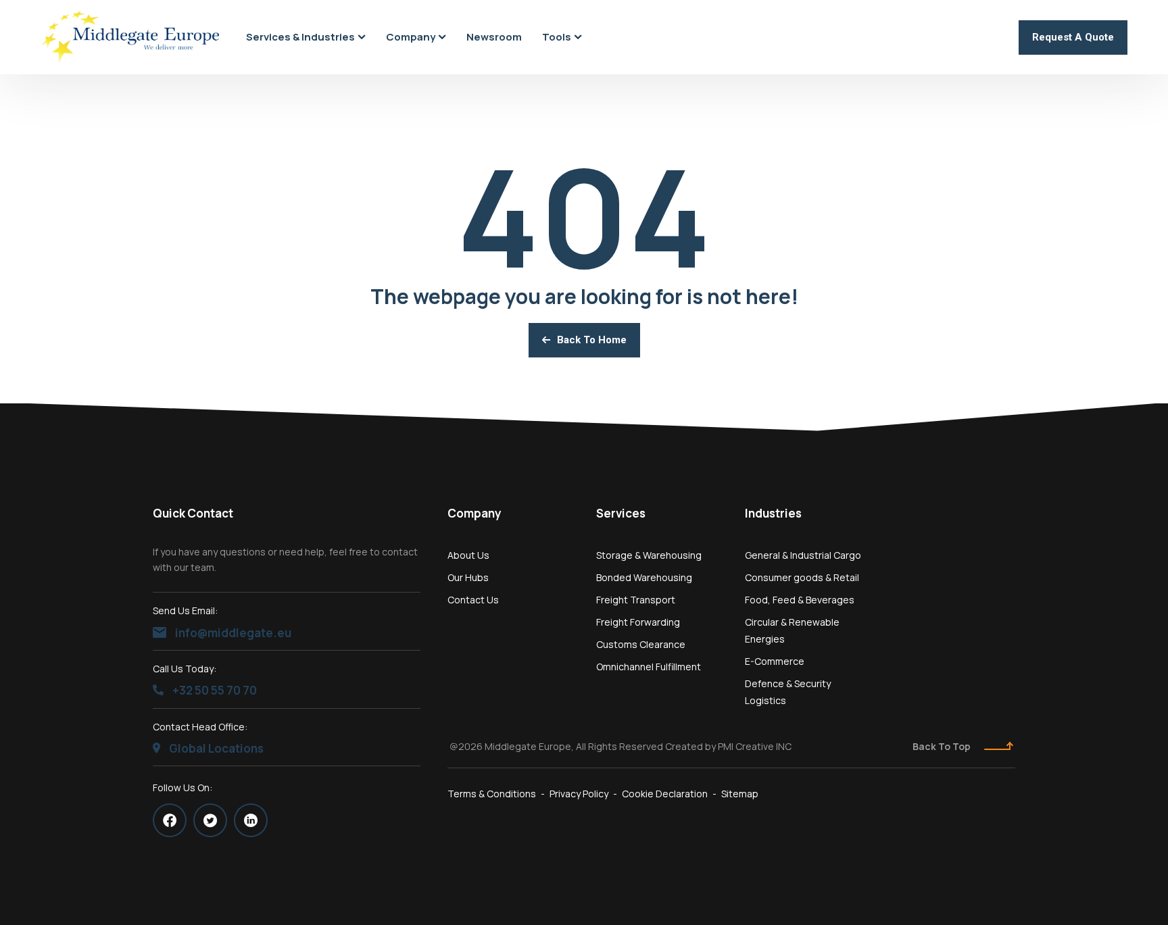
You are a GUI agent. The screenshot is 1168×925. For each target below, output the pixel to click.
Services (621, 513)
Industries (773, 513)
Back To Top (941, 746)
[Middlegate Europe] (130, 37)
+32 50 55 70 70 (213, 690)
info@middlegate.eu (232, 633)
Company (474, 513)
